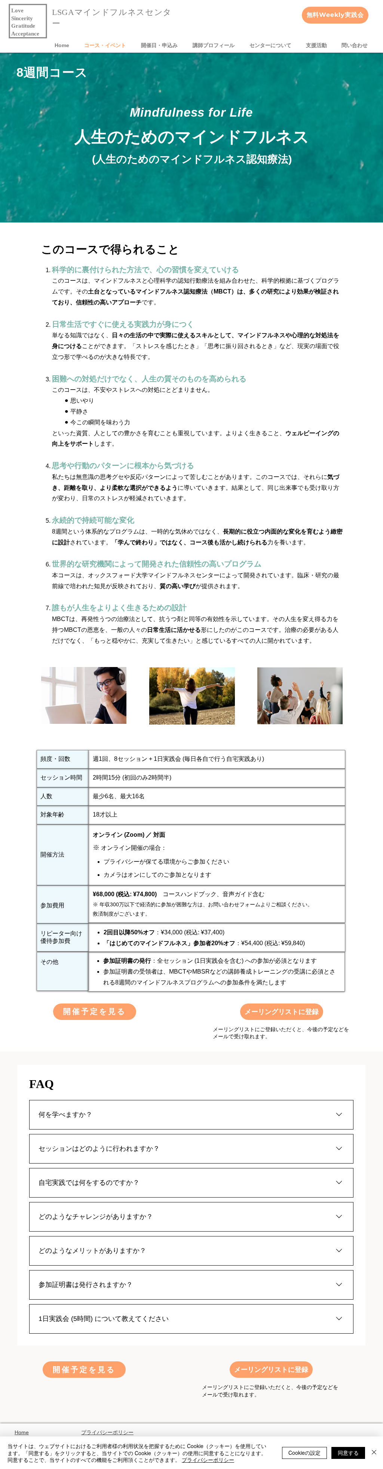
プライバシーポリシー (107, 1432)
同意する (348, 1452)
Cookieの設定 (304, 1452)
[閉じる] (374, 1452)
